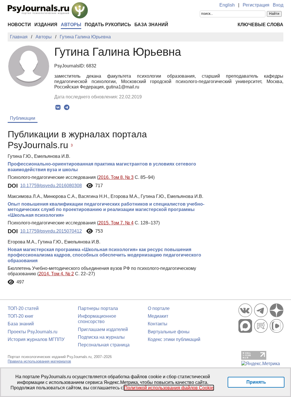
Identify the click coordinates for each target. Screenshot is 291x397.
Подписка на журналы (101, 337)
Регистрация (256, 5)
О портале (159, 308)
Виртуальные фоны (169, 331)
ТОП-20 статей (23, 308)
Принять (256, 382)
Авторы (71, 24)
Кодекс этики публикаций (174, 339)
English (227, 5)
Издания (45, 24)
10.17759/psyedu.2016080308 (51, 185)
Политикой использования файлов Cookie (168, 387)
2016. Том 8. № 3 (116, 177)
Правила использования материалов (39, 361)
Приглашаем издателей (103, 329)
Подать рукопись (108, 24)
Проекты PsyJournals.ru (32, 331)
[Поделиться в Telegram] (66, 107)
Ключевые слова (260, 24)
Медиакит (158, 316)
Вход (278, 5)
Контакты (157, 323)
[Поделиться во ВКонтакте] (57, 107)
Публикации (22, 118)
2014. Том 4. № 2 (56, 273)
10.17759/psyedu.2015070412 (51, 231)
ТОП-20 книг (21, 316)
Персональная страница (104, 344)
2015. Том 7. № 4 (116, 222)
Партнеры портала (98, 308)
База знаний (151, 24)
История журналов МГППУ (36, 339)
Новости (19, 24)
